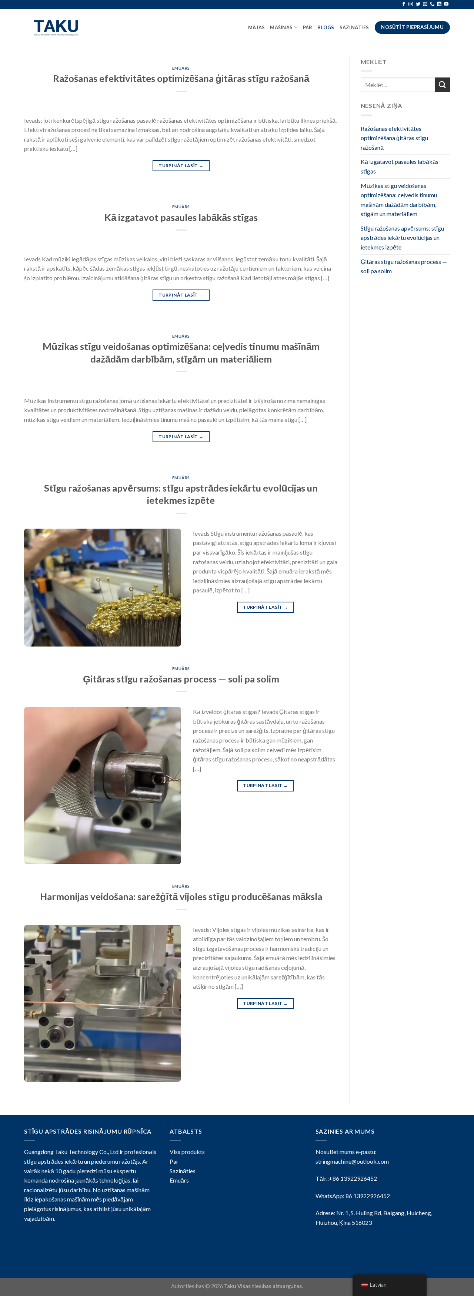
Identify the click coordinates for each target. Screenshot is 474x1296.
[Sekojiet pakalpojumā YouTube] (446, 4)
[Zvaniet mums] (432, 4)
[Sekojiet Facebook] (403, 4)
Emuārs (181, 68)
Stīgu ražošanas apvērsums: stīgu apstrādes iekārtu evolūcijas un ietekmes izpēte (402, 238)
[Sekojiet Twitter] (418, 4)
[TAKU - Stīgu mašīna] (58, 27)
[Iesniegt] (442, 84)
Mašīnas (281, 27)
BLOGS (325, 27)
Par (308, 27)
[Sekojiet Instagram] (410, 4)
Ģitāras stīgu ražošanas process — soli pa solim (181, 678)
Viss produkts (187, 1151)
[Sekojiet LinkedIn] (439, 4)
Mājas (256, 27)
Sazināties (355, 27)
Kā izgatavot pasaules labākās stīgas (181, 217)
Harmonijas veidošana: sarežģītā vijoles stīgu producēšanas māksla (181, 896)
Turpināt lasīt (180, 165)
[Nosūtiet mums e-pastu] (425, 4)
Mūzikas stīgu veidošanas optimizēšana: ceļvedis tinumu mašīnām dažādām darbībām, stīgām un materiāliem (399, 200)
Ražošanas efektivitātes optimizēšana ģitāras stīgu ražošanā (181, 78)
